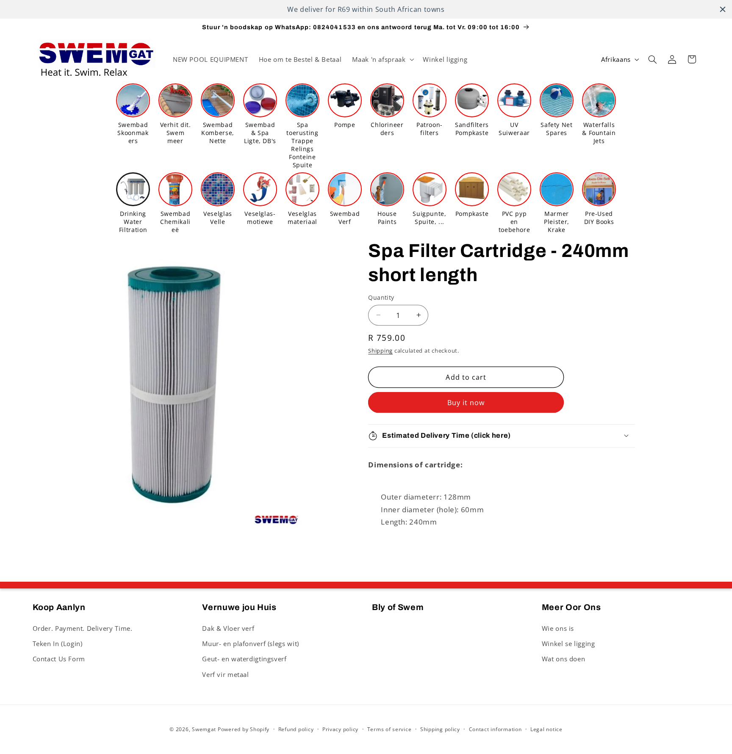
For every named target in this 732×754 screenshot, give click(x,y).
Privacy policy (340, 729)
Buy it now (466, 402)
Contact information (495, 729)
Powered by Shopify (243, 729)
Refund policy (296, 729)
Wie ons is (558, 628)
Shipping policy (440, 729)
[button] (382, 59)
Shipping (380, 350)
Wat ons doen (563, 659)
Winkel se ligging (568, 643)
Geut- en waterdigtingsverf (244, 659)
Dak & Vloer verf (228, 628)
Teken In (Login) (58, 643)
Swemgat (204, 729)
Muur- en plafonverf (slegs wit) (250, 643)
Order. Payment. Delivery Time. (83, 628)
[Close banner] (723, 9)
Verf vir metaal (225, 674)
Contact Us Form (59, 659)
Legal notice (546, 729)
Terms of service (389, 729)
